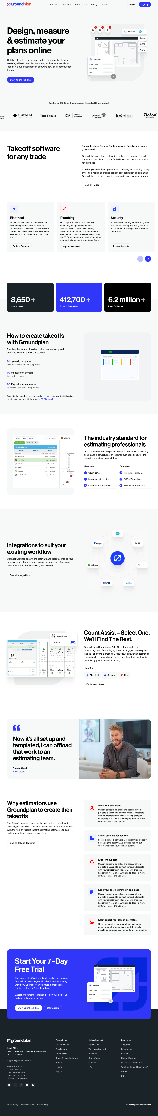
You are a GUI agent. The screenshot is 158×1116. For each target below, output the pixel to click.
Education (93, 1053)
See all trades (92, 184)
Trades (66, 4)
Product (53, 4)
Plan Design (61, 1049)
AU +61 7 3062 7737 (16, 1066)
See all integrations (20, 575)
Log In (132, 4)
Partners (125, 1053)
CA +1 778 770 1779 (16, 1075)
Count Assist (62, 1053)
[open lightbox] (59, 461)
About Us (125, 1044)
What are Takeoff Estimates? (134, 1067)
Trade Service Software (67, 1058)
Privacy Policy (12, 1105)
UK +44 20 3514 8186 (17, 1078)
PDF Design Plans (49, 399)
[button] (54, 4)
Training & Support (97, 1049)
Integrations (126, 1049)
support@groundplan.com (19, 1060)
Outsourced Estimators (132, 1062)
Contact (104, 4)
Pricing (94, 4)
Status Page (94, 1058)
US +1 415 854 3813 (16, 1072)
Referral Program (129, 1058)
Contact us (53, 1007)
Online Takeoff (62, 1044)
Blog (123, 1076)
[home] (19, 4)
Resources (80, 4)
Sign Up (144, 4)
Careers (124, 1071)
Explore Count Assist (96, 684)
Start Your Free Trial (20, 79)
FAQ (90, 1067)
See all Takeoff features (22, 843)
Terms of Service (27, 1105)
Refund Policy (42, 1105)
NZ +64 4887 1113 (15, 1069)
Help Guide (94, 1044)
